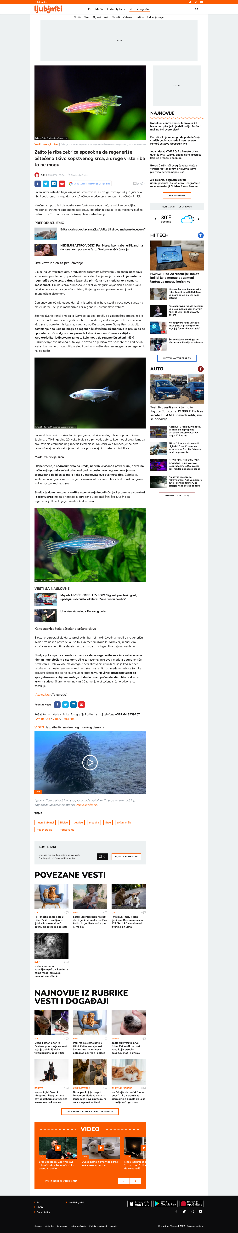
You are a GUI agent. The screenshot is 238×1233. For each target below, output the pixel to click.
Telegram (68, 719)
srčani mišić (124, 822)
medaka (94, 822)
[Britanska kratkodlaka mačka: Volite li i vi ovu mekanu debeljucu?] (45, 234)
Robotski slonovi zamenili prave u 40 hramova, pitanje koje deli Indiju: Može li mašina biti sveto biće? (175, 126)
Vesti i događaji (42, 144)
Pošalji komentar (126, 856)
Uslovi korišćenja (86, 805)
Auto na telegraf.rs (177, 495)
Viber (56, 719)
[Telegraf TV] (201, 2)
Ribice (64, 822)
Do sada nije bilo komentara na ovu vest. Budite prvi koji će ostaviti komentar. (59, 856)
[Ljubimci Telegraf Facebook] (184, 2)
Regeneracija (44, 830)
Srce (108, 822)
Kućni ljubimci (45, 822)
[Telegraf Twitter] (190, 2)
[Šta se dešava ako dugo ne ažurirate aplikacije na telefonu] (158, 344)
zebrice (78, 822)
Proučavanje (66, 830)
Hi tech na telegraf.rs (177, 358)
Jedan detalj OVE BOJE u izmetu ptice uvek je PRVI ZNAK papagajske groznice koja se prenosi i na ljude (175, 155)
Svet (55, 144)
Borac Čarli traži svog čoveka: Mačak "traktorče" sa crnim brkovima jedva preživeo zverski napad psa (173, 169)
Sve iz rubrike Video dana (61, 1181)
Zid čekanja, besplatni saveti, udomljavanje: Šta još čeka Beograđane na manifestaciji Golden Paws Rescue (175, 183)
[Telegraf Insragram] (196, 2)
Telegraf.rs (42, 2)
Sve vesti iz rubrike (90, 1111)
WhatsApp (43, 719)
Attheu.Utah (43, 695)
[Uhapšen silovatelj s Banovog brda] (45, 615)
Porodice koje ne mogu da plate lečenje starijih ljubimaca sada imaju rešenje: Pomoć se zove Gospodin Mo (175, 140)
